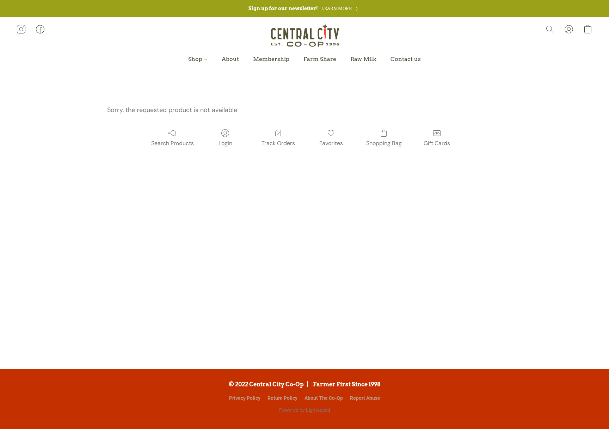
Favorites (331, 143)
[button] (304, 36)
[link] (341, 8)
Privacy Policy (244, 398)
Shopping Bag (384, 143)
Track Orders (278, 143)
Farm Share (319, 59)
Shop (196, 59)
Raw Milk (363, 59)
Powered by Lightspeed (304, 410)
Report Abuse (365, 398)
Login (225, 143)
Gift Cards (437, 143)
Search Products (172, 143)
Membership (271, 59)
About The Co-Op (323, 398)
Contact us (405, 59)
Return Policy (282, 398)
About (230, 59)
